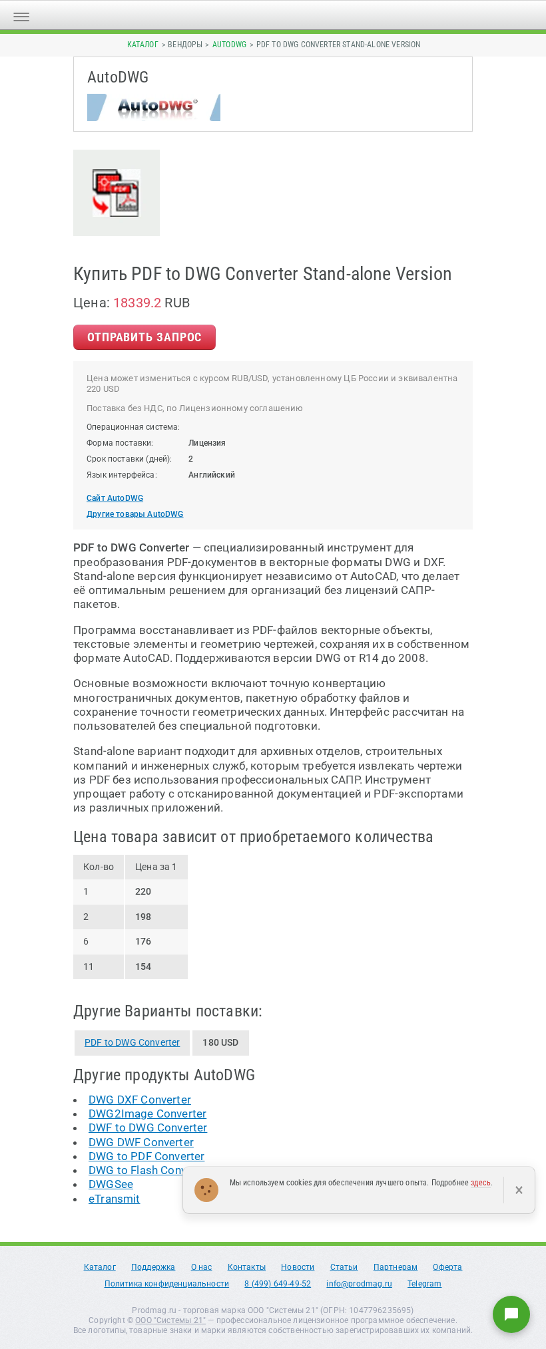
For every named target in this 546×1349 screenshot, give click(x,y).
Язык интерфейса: (122, 475)
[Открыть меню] (22, 15)
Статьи (344, 1267)
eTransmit (114, 1198)
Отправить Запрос (144, 337)
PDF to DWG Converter (132, 1042)
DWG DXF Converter (140, 1099)
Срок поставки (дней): (129, 459)
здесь (481, 1182)
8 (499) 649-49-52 (277, 1283)
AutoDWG (229, 44)
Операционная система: (133, 427)
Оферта (447, 1267)
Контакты (247, 1267)
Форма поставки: (120, 443)
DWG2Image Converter (147, 1113)
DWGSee (111, 1184)
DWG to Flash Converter (150, 1170)
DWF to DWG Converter (148, 1127)
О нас (201, 1267)
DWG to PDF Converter (146, 1156)
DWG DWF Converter (141, 1142)
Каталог (142, 44)
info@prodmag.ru (359, 1283)
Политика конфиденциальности (167, 1283)
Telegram (424, 1283)
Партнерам (396, 1267)
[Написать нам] (511, 1314)
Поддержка (153, 1267)
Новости (297, 1267)
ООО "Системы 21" (170, 1320)
